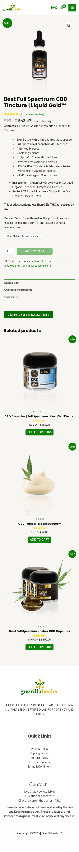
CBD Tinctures (50, 261)
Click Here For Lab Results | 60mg (28, 314)
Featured (36, 261)
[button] (68, 25)
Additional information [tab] (18, 289)
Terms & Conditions (39, 766)
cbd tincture (44, 265)
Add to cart (34, 251)
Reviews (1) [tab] (11, 297)
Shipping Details (39, 753)
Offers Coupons (39, 762)
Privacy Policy (39, 748)
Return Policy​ (39, 757)
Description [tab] (11, 282)
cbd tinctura (29, 265)
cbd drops (16, 265)
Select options (40, 432)
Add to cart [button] (39, 539)
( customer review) (32, 114)
